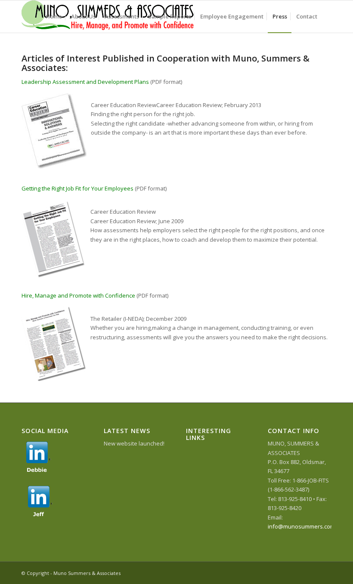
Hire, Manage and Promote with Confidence (78, 295)
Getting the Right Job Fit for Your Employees (77, 188)
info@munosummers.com (301, 526)
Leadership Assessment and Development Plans (85, 82)
